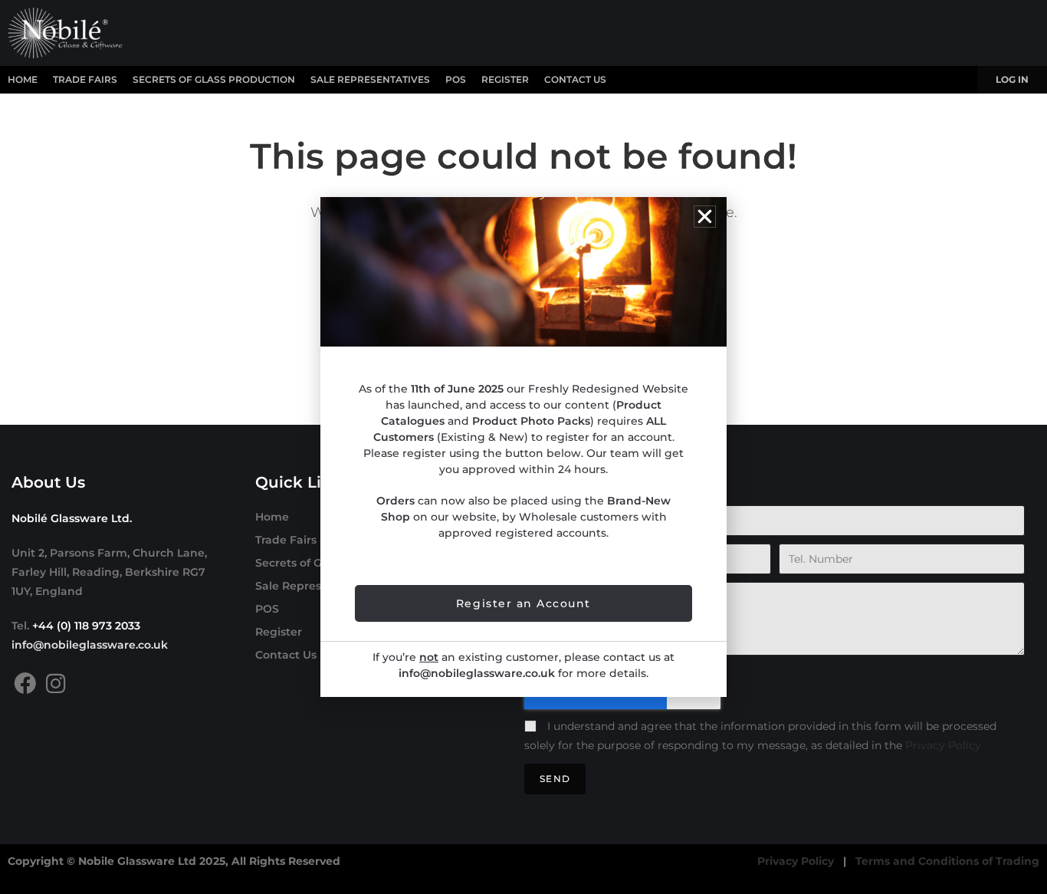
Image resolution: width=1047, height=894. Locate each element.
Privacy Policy (943, 745)
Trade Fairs (85, 79)
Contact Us (575, 79)
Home (23, 79)
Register (505, 79)
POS (455, 79)
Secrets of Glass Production (214, 79)
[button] (704, 216)
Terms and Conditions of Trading (947, 861)
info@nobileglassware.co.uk (89, 645)
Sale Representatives (370, 79)
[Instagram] (55, 683)
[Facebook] (24, 683)
